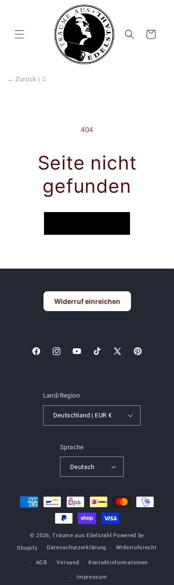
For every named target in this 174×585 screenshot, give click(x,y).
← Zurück (22, 79)
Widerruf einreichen (87, 301)
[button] (19, 34)
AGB (41, 562)
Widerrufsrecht (136, 547)
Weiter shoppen (87, 223)
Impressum (91, 577)
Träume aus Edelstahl (82, 535)
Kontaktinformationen (118, 562)
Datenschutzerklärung (76, 547)
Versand (68, 562)
